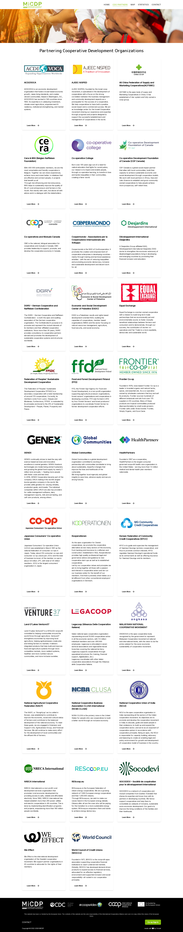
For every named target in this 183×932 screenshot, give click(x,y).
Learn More (31, 125)
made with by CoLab (152, 928)
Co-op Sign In (153, 922)
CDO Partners (120, 4)
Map (133, 4)
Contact (156, 4)
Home (107, 4)
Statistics (143, 4)
